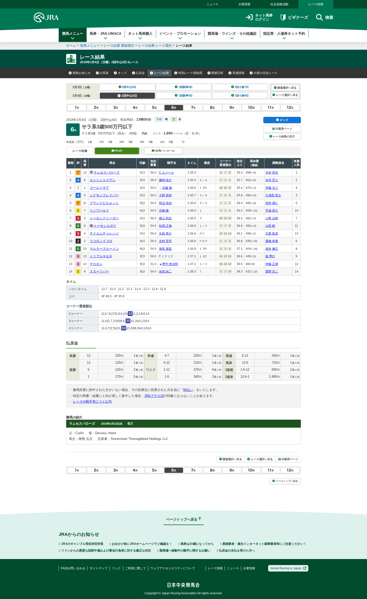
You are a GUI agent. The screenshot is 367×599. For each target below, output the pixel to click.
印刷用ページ (284, 128)
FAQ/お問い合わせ (73, 568)
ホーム (71, 45)
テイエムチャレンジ (104, 233)
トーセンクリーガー (104, 218)
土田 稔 (270, 226)
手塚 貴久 (271, 210)
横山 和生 (165, 218)
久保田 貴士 (273, 195)
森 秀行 (270, 256)
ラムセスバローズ (107, 172)
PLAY (118, 150)
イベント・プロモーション (180, 33)
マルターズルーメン (104, 249)
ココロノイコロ (101, 241)
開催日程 (217, 73)
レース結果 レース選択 (155, 45)
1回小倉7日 (242, 86)
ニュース (212, 4)
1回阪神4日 (185, 95)
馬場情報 (238, 73)
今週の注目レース (265, 73)
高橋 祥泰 (271, 241)
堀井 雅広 (271, 249)
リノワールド (99, 210)
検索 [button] (329, 17)
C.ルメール (166, 172)
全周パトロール (165, 150)
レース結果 (161, 73)
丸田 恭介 (165, 233)
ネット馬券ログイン (264, 17)
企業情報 (244, 4)
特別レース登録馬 (190, 73)
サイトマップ (99, 568)
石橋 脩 (164, 210)
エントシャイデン (103, 180)
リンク (116, 568)
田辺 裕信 (165, 203)
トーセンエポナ (105, 226)
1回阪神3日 (185, 86)
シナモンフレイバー (104, 195)
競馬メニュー (72, 33)
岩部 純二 (165, 271)
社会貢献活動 (279, 4)
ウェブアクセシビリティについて (172, 568)
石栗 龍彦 (271, 233)
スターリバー (99, 271)
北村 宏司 (165, 241)
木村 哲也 (271, 172)
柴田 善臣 (165, 249)
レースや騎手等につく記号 (92, 401)
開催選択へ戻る (287, 87)
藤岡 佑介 (165, 180)
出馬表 (104, 73)
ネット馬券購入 (140, 33)
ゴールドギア (99, 188)
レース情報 (315, 4)
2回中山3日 (129, 86)
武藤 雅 (167, 188)
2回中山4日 (129, 95)
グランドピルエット (104, 203)
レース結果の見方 (284, 136)
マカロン (96, 264)
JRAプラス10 (154, 396)
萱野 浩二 (271, 271)
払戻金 (140, 73)
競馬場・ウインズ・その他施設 (232, 33)
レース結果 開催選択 (119, 45)
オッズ (122, 73)
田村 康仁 (271, 203)
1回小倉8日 (242, 95)
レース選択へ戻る (287, 94)
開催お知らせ (82, 73)
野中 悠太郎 (170, 264)
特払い (188, 390)
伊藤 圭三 (271, 188)
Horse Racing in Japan (286, 568)
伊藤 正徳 (271, 264)
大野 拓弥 (165, 195)
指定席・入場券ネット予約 (284, 33)
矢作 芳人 (271, 180)
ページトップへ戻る (287, 481)
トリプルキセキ (101, 256)
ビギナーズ (298, 17)
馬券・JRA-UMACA (105, 33)
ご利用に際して (135, 568)
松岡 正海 (165, 226)
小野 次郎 (271, 218)
